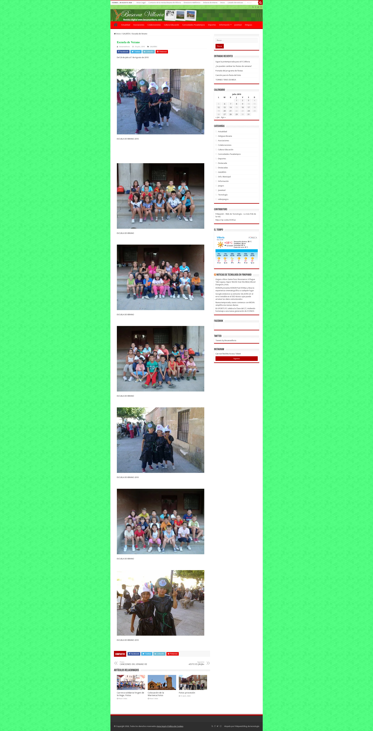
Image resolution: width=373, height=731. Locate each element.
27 (225, 114)
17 (249, 107)
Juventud (238, 25)
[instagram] (261, 7)
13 (225, 107)
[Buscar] (260, 2)
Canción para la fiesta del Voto (228, 75)
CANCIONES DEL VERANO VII (133, 663)
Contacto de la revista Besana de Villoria (164, 3)
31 (249, 114)
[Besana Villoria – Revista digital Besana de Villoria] (186, 13)
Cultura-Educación (171, 25)
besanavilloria (124, 47)
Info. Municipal (224, 177)
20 (225, 111)
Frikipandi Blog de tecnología (247, 726)
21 (230, 111)
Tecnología (222, 195)
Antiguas (248, 25)
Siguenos (236, 359)
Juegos (221, 186)
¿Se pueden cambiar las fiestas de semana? (233, 66)
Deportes (212, 25)
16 (243, 107)
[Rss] (253, 7)
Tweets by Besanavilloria (225, 340)
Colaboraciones (154, 25)
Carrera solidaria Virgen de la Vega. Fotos (130, 694)
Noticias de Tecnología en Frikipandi (234, 274)
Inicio (222, 3)
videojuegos (223, 199)
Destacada (222, 163)
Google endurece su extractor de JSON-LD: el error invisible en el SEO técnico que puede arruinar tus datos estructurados (234, 296)
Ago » (223, 117)
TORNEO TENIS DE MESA (225, 80)
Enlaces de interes (210, 3)
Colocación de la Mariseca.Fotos (156, 694)
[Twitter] (258, 7)
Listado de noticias (235, 3)
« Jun (217, 117)
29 (236, 114)
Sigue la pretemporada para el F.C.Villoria (232, 62)
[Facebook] (255, 7)
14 (230, 107)
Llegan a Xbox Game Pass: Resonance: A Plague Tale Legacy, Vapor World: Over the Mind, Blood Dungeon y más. (235, 282)
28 (230, 114)
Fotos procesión (187, 692)
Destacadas (223, 168)
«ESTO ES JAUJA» (196, 663)
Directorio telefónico (192, 3)
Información (224, 25)
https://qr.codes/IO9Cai (225, 220)
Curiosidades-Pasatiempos (193, 25)
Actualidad (125, 25)
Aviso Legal (141, 3)
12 (219, 107)
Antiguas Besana (225, 136)
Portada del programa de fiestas (229, 71)
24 (249, 111)
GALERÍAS (126, 34)
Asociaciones (138, 25)
